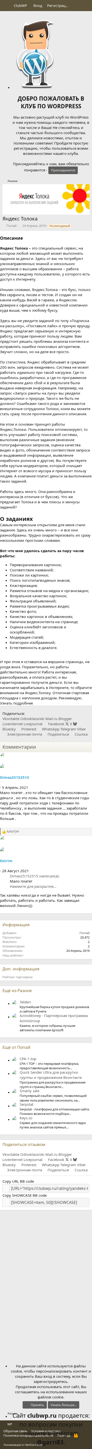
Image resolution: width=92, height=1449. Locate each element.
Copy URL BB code (18, 1181)
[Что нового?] (76, 5)
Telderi (25, 1001)
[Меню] (7, 6)
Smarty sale (29, 1090)
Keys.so (26, 1117)
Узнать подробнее (16, 703)
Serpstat (26, 1104)
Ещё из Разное (17, 990)
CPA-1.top (28, 1058)
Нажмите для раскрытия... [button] (33, 886)
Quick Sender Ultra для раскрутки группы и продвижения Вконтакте (51, 1075)
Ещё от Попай (16, 1047)
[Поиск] (86, 5)
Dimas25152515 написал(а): (35, 875)
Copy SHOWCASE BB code (24, 1195)
